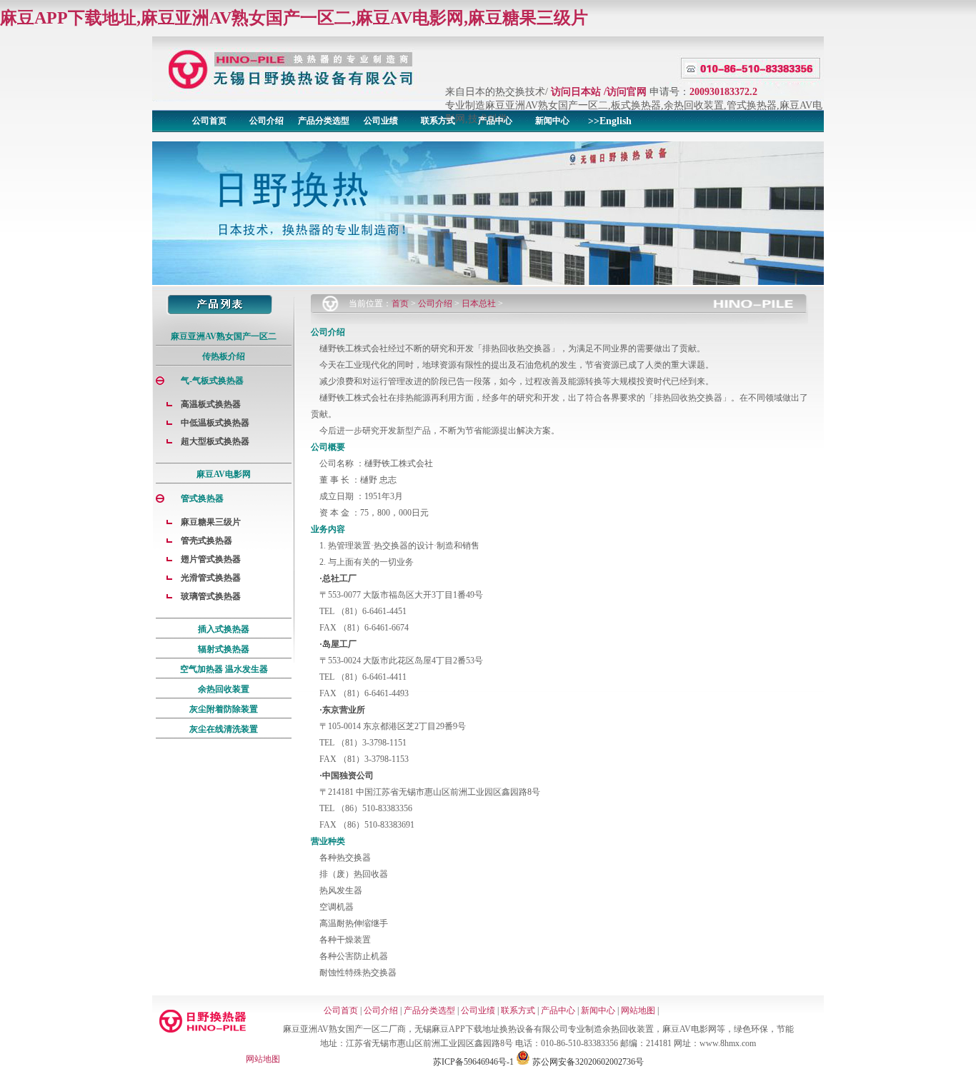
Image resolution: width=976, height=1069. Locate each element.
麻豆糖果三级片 (211, 522)
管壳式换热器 (206, 541)
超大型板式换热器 (215, 441)
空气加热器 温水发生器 (224, 669)
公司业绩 (381, 121)
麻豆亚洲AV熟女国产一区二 (224, 336)
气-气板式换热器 (212, 381)
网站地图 (638, 1010)
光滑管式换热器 (211, 578)
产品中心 (495, 121)
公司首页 (209, 121)
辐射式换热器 (223, 649)
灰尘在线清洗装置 (223, 729)
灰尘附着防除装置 (223, 709)
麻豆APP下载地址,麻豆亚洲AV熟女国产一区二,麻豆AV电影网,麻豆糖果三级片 (294, 18)
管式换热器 (202, 498)
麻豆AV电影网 (223, 474)
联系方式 (438, 121)
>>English (610, 121)
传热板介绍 (223, 356)
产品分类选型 (323, 121)
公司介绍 (266, 121)
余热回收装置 (223, 689)
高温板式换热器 (211, 404)
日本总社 (479, 303)
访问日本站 (576, 91)
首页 (400, 303)
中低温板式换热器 (215, 423)
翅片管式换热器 (211, 559)
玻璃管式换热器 (211, 596)
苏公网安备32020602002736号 (587, 1062)
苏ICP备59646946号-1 (473, 1062)
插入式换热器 (223, 629)
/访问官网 (625, 91)
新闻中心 (552, 121)
